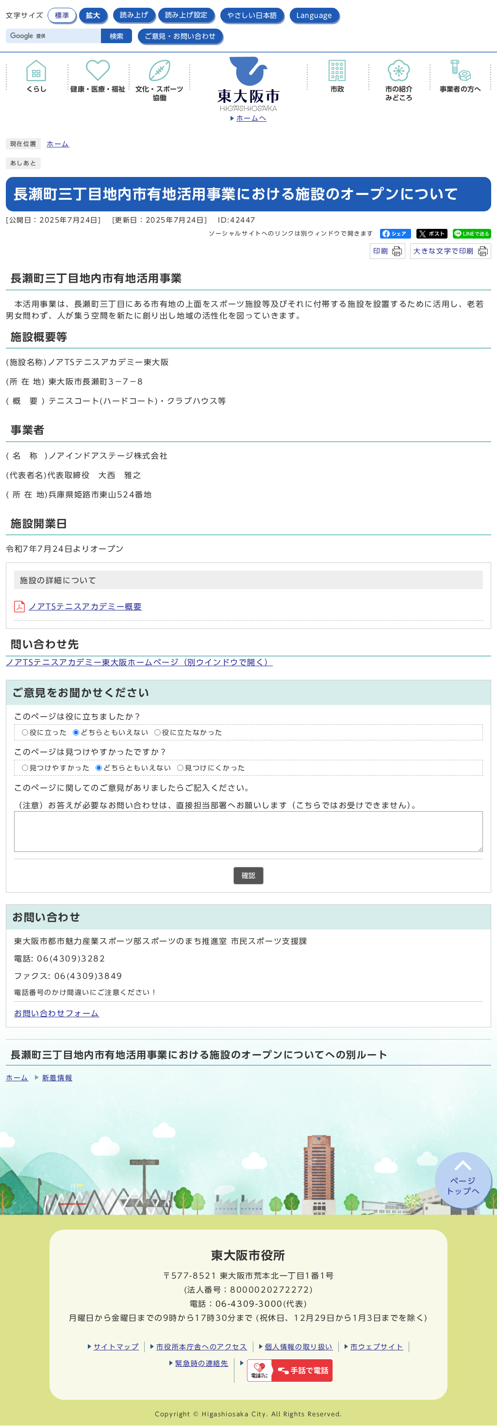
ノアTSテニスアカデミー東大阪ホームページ (139, 662)
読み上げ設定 (186, 15)
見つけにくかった (215, 768)
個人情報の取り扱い (299, 1346)
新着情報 (57, 1077)
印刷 (380, 251)
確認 (248, 875)
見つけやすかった (60, 768)
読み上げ (134, 15)
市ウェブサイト (376, 1346)
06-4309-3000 (249, 1304)
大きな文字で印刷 (444, 251)
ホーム (58, 144)
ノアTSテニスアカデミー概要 (85, 606)
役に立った (48, 732)
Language (314, 15)
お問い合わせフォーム (56, 1013)
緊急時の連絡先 (201, 1363)
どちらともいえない (115, 732)
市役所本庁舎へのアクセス (201, 1346)
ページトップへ (463, 1186)
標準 (62, 15)
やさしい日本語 (252, 15)
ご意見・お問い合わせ (180, 36)
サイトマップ (116, 1346)
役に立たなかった (192, 732)
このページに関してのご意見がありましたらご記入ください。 (133, 788)
